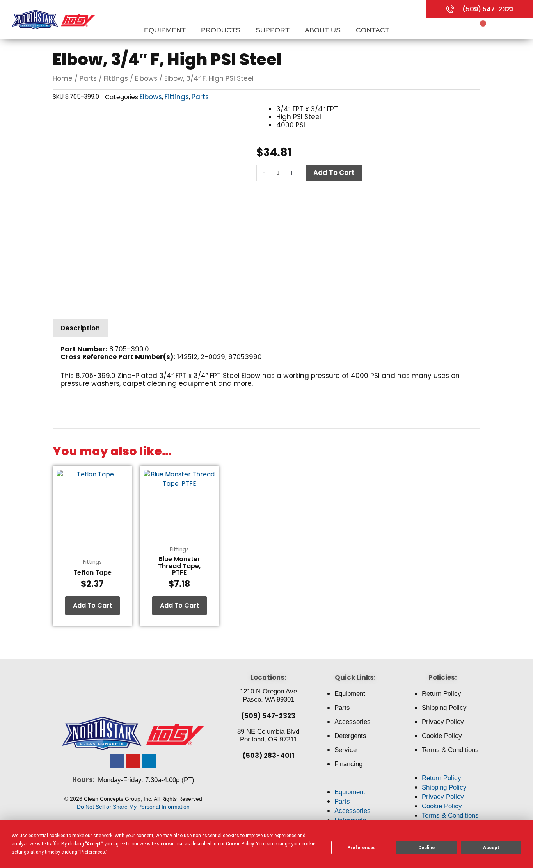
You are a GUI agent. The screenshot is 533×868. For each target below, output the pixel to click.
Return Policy (441, 693)
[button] (355, 783)
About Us (324, 30)
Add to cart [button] (92, 605)
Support (273, 30)
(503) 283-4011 (268, 755)
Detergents (350, 736)
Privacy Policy (443, 721)
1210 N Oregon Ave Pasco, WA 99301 (268, 695)
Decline (426, 847)
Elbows (146, 78)
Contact (372, 30)
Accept (491, 847)
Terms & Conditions (450, 750)
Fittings (116, 78)
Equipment (166, 30)
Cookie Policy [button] (240, 844)
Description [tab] (80, 328)
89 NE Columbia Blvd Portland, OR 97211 (268, 735)
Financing (348, 764)
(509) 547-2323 (268, 715)
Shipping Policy (444, 707)
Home (63, 78)
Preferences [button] (92, 852)
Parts (88, 78)
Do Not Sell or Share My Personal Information (133, 807)
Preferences (361, 847)
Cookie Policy (442, 736)
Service (345, 750)
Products (221, 30)
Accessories (352, 721)
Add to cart (334, 172)
